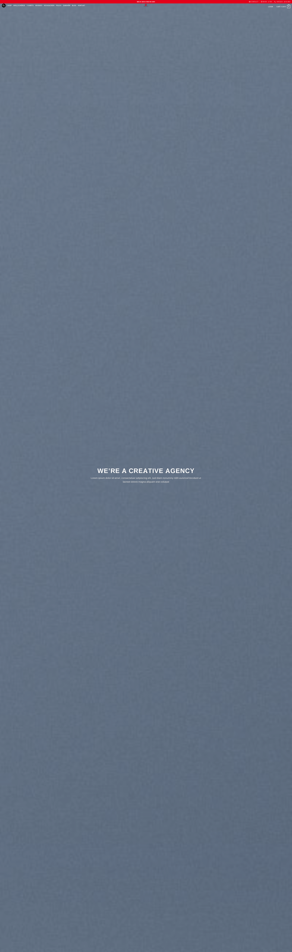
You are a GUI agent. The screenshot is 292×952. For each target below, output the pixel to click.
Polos (58, 5)
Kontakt (81, 5)
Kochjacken (49, 5)
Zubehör (66, 5)
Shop (9, 5)
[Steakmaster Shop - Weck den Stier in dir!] (146, 5)
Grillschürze (19, 5)
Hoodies (38, 5)
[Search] (4, 5)
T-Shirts (30, 5)
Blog (74, 5)
